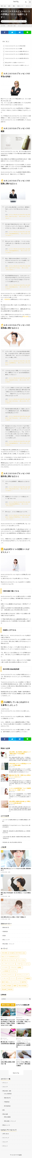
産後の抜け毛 (5, 927)
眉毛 (14, 6)
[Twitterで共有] (12, 32)
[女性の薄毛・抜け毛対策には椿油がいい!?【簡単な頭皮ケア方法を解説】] (4, 754)
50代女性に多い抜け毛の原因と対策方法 (12, 842)
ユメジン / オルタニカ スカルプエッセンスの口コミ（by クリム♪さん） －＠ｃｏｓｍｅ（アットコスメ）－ (17, 216)
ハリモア (19, 963)
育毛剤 (4, 935)
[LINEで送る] (27, 32)
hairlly (20, 1154)
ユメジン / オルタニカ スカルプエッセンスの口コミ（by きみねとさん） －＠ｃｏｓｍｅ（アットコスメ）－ (17, 286)
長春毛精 (10, 989)
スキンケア (5, 1086)
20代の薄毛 (4, 953)
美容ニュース (20, 6)
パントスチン (5, 967)
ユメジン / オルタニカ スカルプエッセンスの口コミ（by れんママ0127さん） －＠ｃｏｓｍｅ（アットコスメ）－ (17, 517)
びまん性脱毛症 (8, 1093)
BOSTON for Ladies (20, 953)
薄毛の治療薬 (7, 1117)
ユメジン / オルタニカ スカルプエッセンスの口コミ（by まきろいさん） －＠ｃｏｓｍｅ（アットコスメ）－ (17, 379)
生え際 (3, 985)
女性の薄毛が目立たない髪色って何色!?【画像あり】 (13, 917)
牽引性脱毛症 (7, 1106)
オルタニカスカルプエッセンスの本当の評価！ (14, 45)
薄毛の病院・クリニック (8, 943)
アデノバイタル (21, 960)
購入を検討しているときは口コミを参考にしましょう (16, 65)
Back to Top (16, 1073)
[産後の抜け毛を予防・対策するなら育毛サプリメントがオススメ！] (4, 778)
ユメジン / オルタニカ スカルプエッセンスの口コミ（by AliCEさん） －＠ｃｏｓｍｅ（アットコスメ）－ (17, 362)
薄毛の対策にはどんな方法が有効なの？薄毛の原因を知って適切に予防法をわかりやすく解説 (8, 1022)
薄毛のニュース (6, 1125)
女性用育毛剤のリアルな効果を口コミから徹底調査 (23, 1045)
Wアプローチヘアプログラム (9, 960)
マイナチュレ (13, 971)
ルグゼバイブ (21, 978)
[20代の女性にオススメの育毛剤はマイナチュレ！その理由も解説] (4, 766)
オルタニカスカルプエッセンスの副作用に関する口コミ (16, 59)
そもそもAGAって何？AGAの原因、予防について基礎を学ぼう (23, 1021)
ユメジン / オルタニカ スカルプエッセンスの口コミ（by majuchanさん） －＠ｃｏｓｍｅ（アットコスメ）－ (17, 443)
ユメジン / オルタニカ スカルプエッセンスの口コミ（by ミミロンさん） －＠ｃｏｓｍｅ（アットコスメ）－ (17, 400)
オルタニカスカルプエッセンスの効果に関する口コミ (16, 51)
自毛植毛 (9, 985)
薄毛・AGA (3, 6)
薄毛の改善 (25, 316)
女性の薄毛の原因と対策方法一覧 (8, 1062)
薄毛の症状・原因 (21, 21)
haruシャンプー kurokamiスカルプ (10, 956)
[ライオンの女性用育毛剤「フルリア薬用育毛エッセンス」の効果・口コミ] (4, 791)
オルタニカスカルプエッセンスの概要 (12, 48)
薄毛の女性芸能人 (23, 985)
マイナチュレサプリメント (8, 974)
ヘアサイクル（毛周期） (16, 967)
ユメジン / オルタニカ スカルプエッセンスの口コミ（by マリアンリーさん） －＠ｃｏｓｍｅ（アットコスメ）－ (17, 267)
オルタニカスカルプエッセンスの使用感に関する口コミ (16, 55)
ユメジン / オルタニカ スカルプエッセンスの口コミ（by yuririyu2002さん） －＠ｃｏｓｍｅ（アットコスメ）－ (17, 503)
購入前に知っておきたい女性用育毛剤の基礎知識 (8, 1042)
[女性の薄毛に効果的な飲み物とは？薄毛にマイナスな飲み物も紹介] (4, 804)
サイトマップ (5, 1137)
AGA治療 (11, 953)
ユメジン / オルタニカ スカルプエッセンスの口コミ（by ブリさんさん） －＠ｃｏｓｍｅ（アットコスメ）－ (17, 418)
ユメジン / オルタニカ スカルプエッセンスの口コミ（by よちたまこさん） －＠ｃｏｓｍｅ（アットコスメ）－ (17, 488)
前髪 (3, 982)
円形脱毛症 (7, 299)
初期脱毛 (28, 978)
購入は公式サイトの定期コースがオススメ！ (14, 62)
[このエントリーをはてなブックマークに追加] (20, 32)
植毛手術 (24, 982)
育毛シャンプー (6, 939)
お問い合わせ (5, 1133)
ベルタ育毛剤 (5, 971)
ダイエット (28, 6)
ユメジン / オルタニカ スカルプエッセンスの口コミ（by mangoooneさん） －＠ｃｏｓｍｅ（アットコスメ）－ (17, 250)
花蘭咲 (14, 985)
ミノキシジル (5, 978)
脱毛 (9, 6)
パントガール (26, 963)
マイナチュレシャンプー (22, 974)
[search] (30, 999)
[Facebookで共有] (4, 32)
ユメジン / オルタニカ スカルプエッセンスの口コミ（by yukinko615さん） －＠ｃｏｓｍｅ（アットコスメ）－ (17, 233)
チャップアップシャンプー (8, 963)
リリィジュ (13, 978)
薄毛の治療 (5, 1114)
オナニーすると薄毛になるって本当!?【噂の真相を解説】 (23, 1063)
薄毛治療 (4, 989)
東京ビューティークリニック (13, 982)
